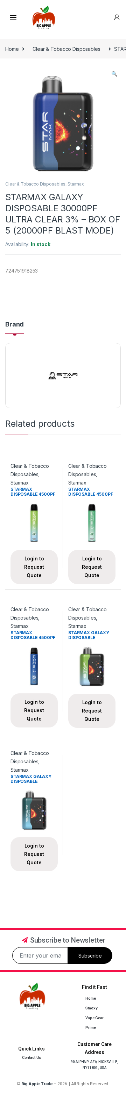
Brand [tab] (14, 324)
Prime (90, 1027)
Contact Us (31, 1057)
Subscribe (90, 956)
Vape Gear (94, 1018)
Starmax (76, 184)
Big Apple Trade (37, 1083)
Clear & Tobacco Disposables (66, 49)
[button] (114, 74)
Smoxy (91, 1008)
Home (12, 49)
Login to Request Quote (34, 567)
